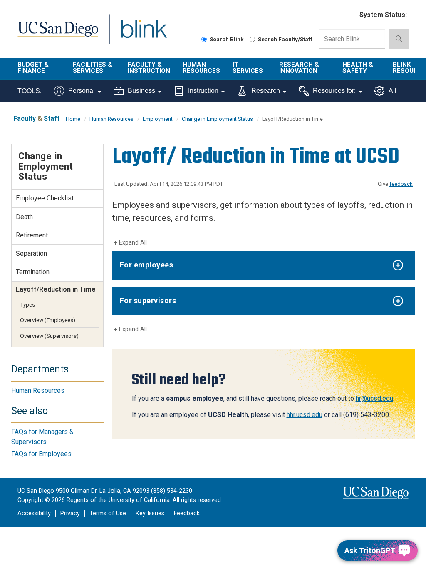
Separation (31, 253)
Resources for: (334, 90)
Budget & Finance (33, 68)
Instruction (203, 90)
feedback (401, 184)
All (392, 90)
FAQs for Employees (41, 454)
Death (24, 217)
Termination (33, 272)
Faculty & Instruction (149, 68)
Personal (81, 90)
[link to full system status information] (348, 15)
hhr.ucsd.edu (304, 415)
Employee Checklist (45, 198)
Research (265, 90)
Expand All (133, 242)
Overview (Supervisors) (49, 335)
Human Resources (201, 68)
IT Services (248, 68)
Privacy (70, 513)
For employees (146, 264)
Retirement (32, 235)
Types (27, 304)
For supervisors (148, 300)
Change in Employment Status (217, 119)
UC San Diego (54, 33)
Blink (136, 33)
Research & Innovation (299, 68)
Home (73, 119)
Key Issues (150, 513)
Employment (158, 119)
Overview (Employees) (47, 320)
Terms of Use (107, 513)
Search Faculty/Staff (285, 39)
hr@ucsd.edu (374, 398)
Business (141, 90)
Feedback (187, 513)
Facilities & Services (92, 68)
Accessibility (34, 513)
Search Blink (227, 39)
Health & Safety (357, 68)
